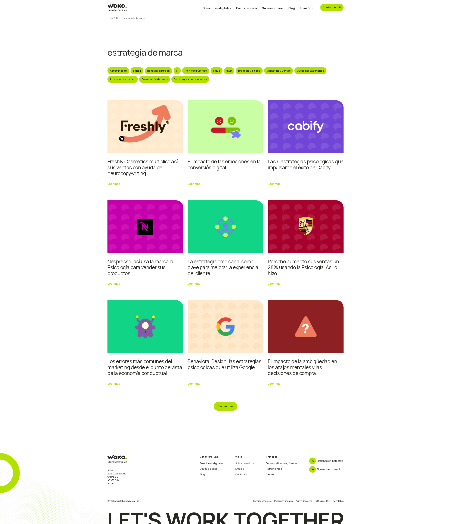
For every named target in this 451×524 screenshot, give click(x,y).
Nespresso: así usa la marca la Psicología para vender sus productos (140, 267)
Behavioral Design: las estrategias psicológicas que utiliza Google (224, 364)
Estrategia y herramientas (190, 79)
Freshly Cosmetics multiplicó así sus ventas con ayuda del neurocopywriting (142, 167)
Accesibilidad (118, 70)
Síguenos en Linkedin (329, 469)
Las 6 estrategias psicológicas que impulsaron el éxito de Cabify (305, 164)
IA (177, 70)
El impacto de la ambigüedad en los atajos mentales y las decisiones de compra (302, 367)
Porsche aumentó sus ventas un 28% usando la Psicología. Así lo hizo (303, 267)
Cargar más (225, 406)
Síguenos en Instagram (330, 460)
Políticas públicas (196, 70)
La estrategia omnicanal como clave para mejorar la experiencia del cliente (223, 267)
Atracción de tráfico (122, 79)
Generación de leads (155, 79)
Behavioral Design (158, 70)
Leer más (113, 184)
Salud (216, 70)
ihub (229, 70)
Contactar (332, 7)
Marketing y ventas (279, 70)
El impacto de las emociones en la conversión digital (224, 164)
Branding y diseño (249, 70)
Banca (137, 70)
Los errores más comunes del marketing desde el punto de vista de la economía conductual (144, 367)
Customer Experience (310, 70)
